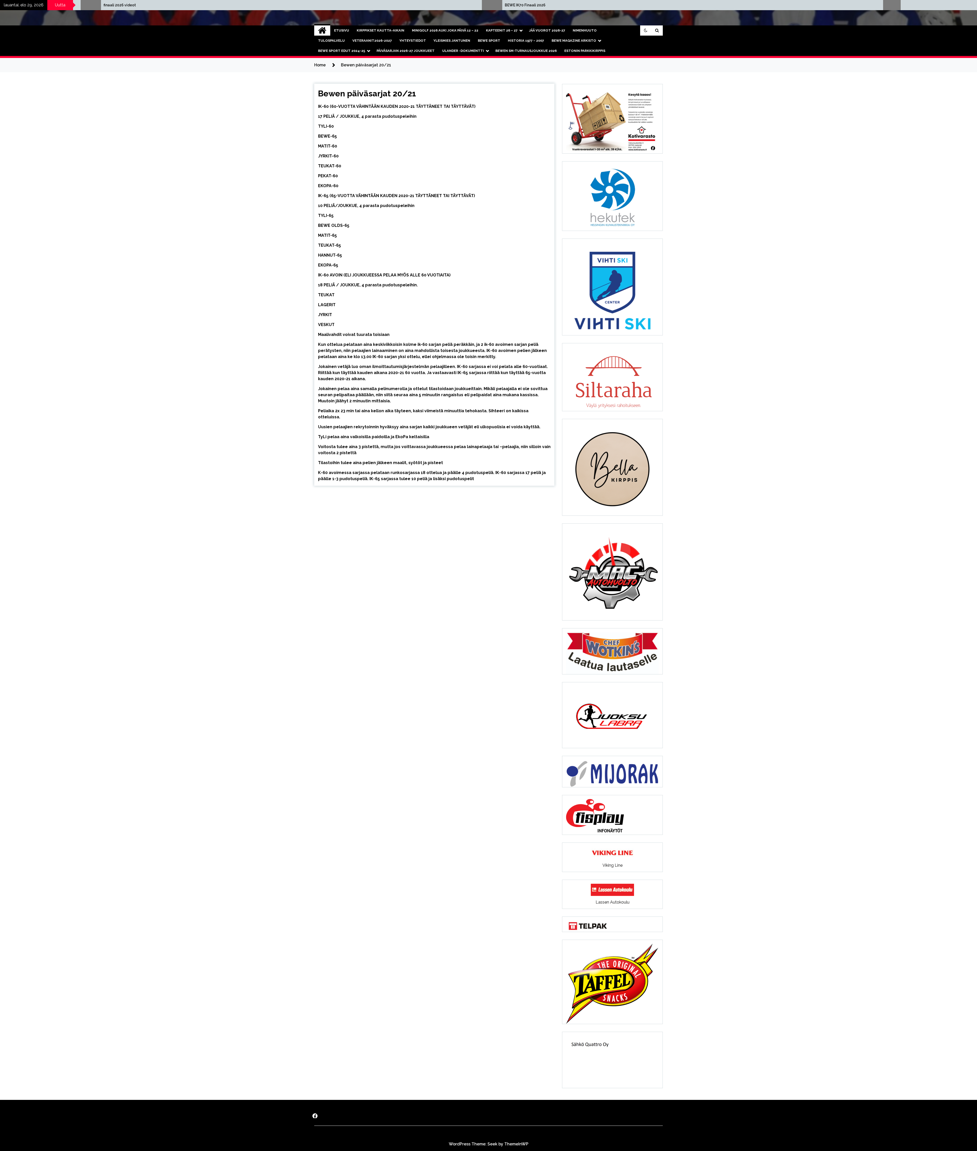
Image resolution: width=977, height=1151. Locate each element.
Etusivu (341, 30)
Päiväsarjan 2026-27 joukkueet (406, 51)
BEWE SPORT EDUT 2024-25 (341, 51)
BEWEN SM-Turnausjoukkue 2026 (526, 51)
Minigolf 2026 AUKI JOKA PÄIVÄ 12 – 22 (445, 30)
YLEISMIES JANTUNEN (452, 40)
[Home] (322, 30)
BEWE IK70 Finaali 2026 (170, 5)
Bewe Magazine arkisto (574, 40)
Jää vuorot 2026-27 (547, 30)
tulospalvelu (331, 40)
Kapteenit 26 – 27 (502, 30)
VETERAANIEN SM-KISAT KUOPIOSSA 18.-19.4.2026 (595, 5)
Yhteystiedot (412, 40)
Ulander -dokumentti (463, 51)
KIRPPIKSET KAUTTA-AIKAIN (380, 30)
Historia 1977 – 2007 (526, 40)
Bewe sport (489, 40)
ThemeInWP (516, 1144)
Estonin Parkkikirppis (584, 51)
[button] (645, 30)
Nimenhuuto (585, 30)
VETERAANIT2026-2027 (372, 40)
